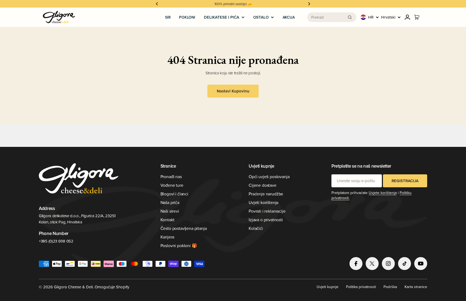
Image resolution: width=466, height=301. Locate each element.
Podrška (390, 286)
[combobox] (331, 17)
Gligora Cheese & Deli (73, 287)
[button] (157, 4)
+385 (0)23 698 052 (56, 241)
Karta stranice (416, 286)
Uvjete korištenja (383, 192)
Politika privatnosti (361, 286)
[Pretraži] (350, 17)
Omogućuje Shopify (112, 287)
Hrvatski (388, 17)
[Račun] (407, 17)
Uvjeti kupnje (327, 286)
